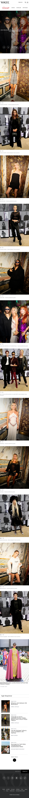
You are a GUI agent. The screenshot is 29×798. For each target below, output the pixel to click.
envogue (13, 789)
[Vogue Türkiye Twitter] (8, 778)
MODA (13, 7)
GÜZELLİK (19, 7)
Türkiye (24, 771)
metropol (18, 789)
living (22, 789)
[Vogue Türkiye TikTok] (25, 778)
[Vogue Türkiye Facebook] (4, 778)
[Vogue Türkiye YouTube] (16, 778)
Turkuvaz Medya (16, 794)
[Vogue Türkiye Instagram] (12, 778)
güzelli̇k (8, 789)
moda (3, 789)
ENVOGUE (25, 7)
